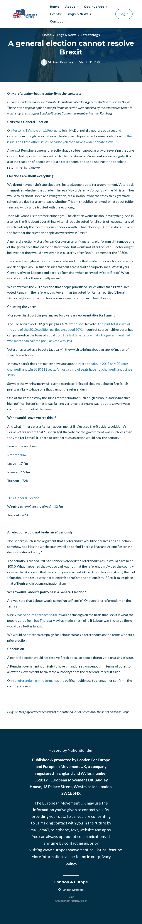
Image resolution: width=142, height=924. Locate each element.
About (70, 6)
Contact (57, 21)
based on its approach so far (37, 615)
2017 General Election (23, 498)
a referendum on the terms (34, 680)
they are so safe (85, 364)
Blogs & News (78, 14)
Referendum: (17, 455)
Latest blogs (90, 35)
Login (124, 14)
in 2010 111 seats (42, 369)
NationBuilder (79, 900)
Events (55, 14)
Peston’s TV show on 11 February (36, 130)
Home (54, 6)
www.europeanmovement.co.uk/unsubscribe (82, 849)
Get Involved (94, 6)
